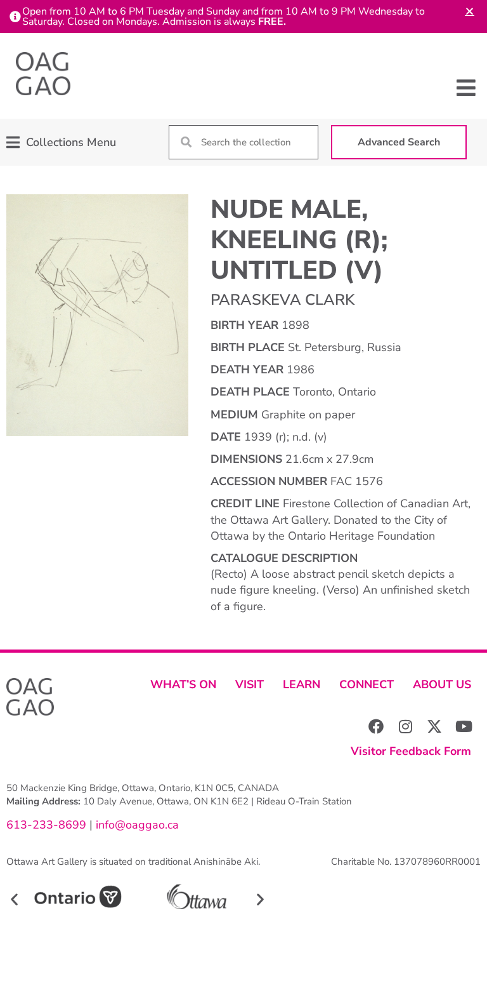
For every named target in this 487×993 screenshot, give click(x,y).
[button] (466, 88)
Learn (301, 684)
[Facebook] (376, 726)
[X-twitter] (434, 726)
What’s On (183, 684)
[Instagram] (405, 726)
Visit (249, 684)
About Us (442, 684)
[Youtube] (463, 726)
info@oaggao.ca (136, 824)
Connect (366, 684)
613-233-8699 (46, 824)
